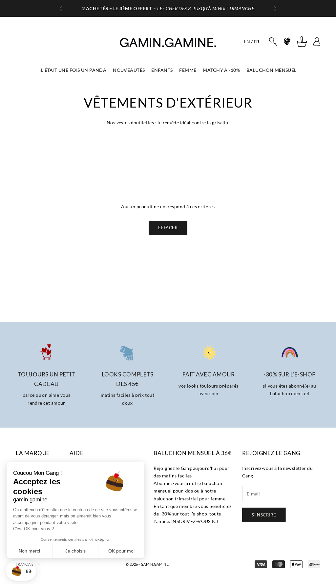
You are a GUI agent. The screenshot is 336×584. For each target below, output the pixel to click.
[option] (247, 41)
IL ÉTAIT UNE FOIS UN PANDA (72, 70)
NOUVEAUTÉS (129, 70)
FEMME (187, 70)
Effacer (168, 227)
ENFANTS (162, 70)
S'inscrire (264, 514)
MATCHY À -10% (221, 70)
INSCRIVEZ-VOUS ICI (194, 521)
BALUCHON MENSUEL (271, 70)
